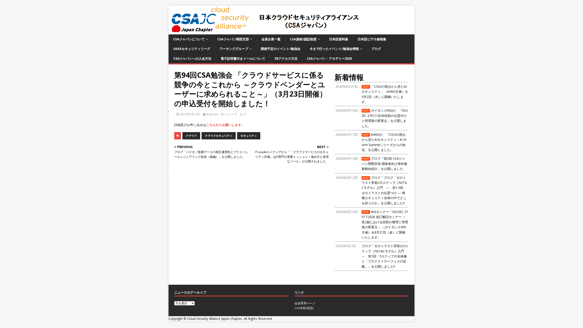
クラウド (191, 136)
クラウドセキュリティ (218, 136)
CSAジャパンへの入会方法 (192, 58)
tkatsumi (212, 114)
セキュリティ (248, 136)
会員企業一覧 (271, 39)
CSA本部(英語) (303, 308)
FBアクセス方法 (286, 58)
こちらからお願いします (223, 125)
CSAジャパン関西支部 (233, 39)
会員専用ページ (304, 303)
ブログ (376, 48)
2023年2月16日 (190, 114)
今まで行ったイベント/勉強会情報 (334, 48)
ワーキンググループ (234, 48)
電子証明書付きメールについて (243, 58)
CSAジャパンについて (189, 39)
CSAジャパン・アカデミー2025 (329, 58)
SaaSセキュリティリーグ (191, 48)
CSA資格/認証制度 (303, 39)
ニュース (231, 114)
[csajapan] (265, 32)
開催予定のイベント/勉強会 (280, 48)
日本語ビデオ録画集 (372, 39)
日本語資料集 (338, 39)
